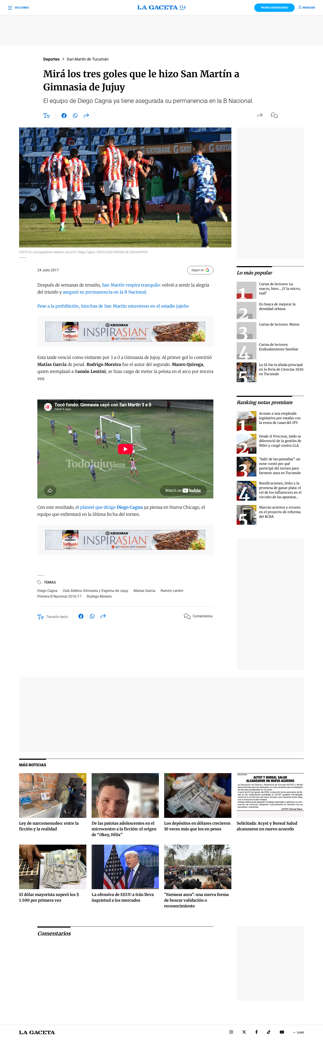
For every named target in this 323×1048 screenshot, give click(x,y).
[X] (244, 1032)
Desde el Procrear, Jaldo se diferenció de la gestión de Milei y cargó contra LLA (280, 441)
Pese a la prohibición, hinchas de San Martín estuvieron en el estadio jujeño (113, 306)
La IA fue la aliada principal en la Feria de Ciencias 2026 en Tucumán (281, 369)
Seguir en (197, 270)
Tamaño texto (57, 617)
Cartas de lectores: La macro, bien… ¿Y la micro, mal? (280, 288)
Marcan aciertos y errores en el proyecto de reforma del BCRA (280, 512)
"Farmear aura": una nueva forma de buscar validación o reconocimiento (196, 900)
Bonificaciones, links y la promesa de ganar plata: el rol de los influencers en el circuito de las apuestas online (280, 492)
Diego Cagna (47, 591)
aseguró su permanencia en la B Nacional (104, 292)
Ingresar (308, 7)
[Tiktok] (268, 1032)
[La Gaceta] (161, 8)
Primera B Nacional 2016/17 (59, 596)
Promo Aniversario (274, 7)
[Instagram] (231, 1032)
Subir (300, 1032)
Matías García (144, 591)
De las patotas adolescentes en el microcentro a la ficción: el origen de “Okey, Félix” (124, 829)
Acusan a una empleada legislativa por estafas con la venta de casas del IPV (280, 418)
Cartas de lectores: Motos (279, 324)
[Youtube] (282, 1032)
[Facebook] (256, 1032)
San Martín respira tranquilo (130, 285)
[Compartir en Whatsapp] (75, 116)
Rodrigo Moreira (99, 596)
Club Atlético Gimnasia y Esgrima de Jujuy (95, 591)
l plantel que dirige (110, 507)
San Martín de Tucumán (88, 59)
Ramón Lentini (172, 591)
